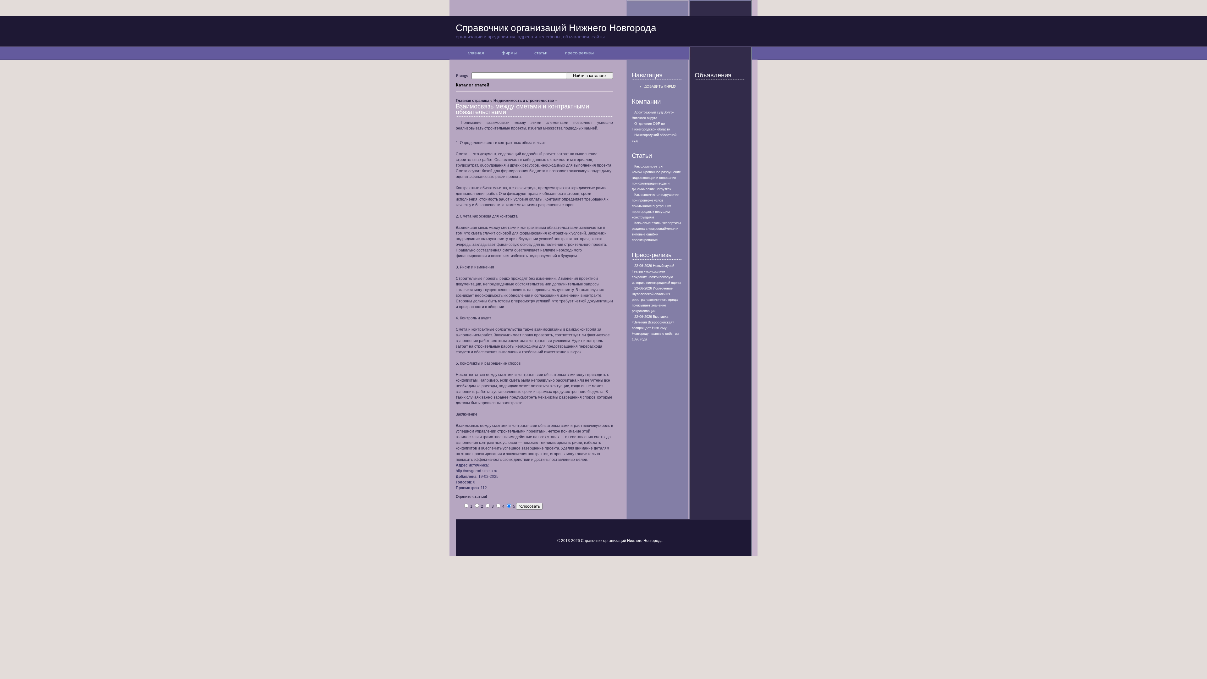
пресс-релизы (579, 52)
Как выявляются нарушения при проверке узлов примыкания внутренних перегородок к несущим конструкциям (655, 206)
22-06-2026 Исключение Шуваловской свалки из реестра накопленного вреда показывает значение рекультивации (655, 299)
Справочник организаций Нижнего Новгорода (556, 31)
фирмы (509, 52)
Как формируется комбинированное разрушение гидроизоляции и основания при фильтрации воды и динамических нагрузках (656, 177)
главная (476, 52)
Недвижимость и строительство (523, 100)
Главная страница (472, 100)
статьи (541, 52)
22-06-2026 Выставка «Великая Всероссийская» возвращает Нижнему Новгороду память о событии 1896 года (655, 328)
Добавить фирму (660, 86)
